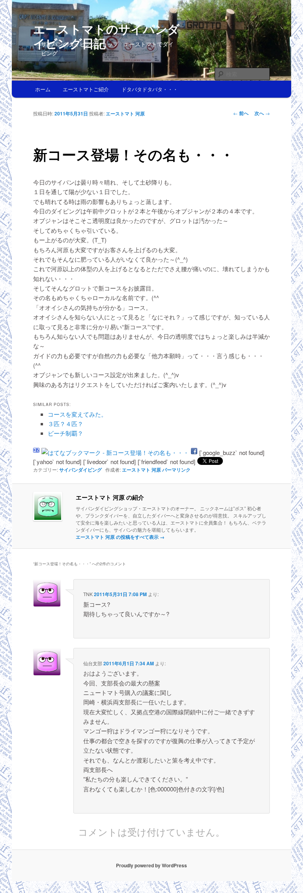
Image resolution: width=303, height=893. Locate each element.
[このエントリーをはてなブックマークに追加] (36, 452)
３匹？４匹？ (65, 423)
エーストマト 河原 (125, 113)
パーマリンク (176, 469)
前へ (241, 113)
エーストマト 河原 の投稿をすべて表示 (120, 536)
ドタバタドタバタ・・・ (150, 89)
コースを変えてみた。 (77, 414)
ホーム (42, 89)
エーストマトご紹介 (86, 89)
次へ (262, 113)
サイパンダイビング (80, 469)
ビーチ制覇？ (65, 433)
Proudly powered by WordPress (151, 865)
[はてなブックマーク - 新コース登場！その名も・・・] (115, 452)
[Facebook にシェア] (194, 452)
